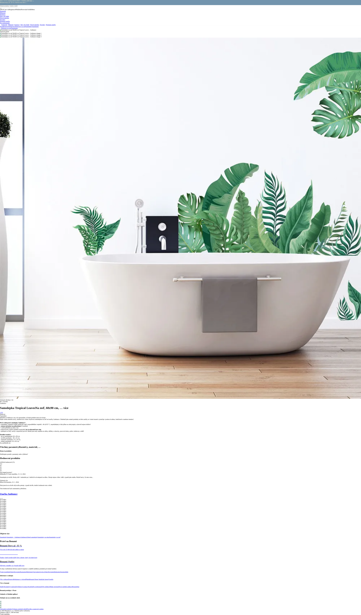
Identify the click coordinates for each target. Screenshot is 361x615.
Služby (2, 587)
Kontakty (7, 587)
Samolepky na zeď (54, 537)
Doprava (10, 579)
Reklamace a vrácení (19, 579)
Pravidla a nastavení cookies (35, 609)
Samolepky (35, 26)
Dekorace (12, 26)
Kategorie (7, 26)
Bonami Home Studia (35, 579)
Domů (2, 26)
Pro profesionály (37, 587)
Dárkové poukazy (23, 587)
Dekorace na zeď (20, 26)
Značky (15, 587)
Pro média (45, 587)
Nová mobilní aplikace (65, 587)
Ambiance (24, 537)
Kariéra (30, 587)
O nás (11, 587)
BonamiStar (75, 587)
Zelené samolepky (32, 537)
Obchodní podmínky (6, 609)
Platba (27, 579)
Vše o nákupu (4, 579)
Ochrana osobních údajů (19, 609)
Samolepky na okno (43, 537)
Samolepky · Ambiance (14, 537)
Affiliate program (54, 587)
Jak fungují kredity (47, 579)
